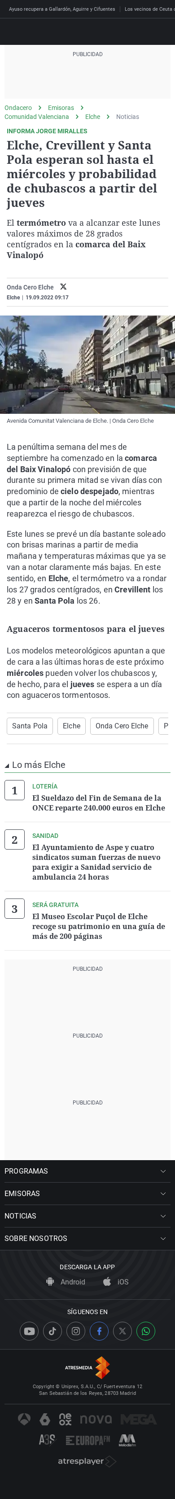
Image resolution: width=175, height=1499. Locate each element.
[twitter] (63, 287)
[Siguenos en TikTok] (52, 1331)
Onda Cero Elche (122, 726)
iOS (122, 1282)
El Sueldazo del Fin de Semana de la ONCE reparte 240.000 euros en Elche (98, 803)
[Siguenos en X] (122, 1331)
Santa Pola (30, 726)
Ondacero (18, 107)
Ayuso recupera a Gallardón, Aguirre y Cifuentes (62, 9)
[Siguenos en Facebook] (99, 1331)
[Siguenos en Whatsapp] (145, 1331)
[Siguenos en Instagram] (75, 1331)
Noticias (127, 116)
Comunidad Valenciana (36, 116)
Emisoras (61, 107)
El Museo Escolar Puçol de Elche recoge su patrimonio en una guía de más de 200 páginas (98, 926)
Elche (92, 116)
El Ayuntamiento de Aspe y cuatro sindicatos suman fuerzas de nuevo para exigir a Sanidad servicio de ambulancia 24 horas (96, 862)
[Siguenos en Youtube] (29, 1331)
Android (72, 1282)
